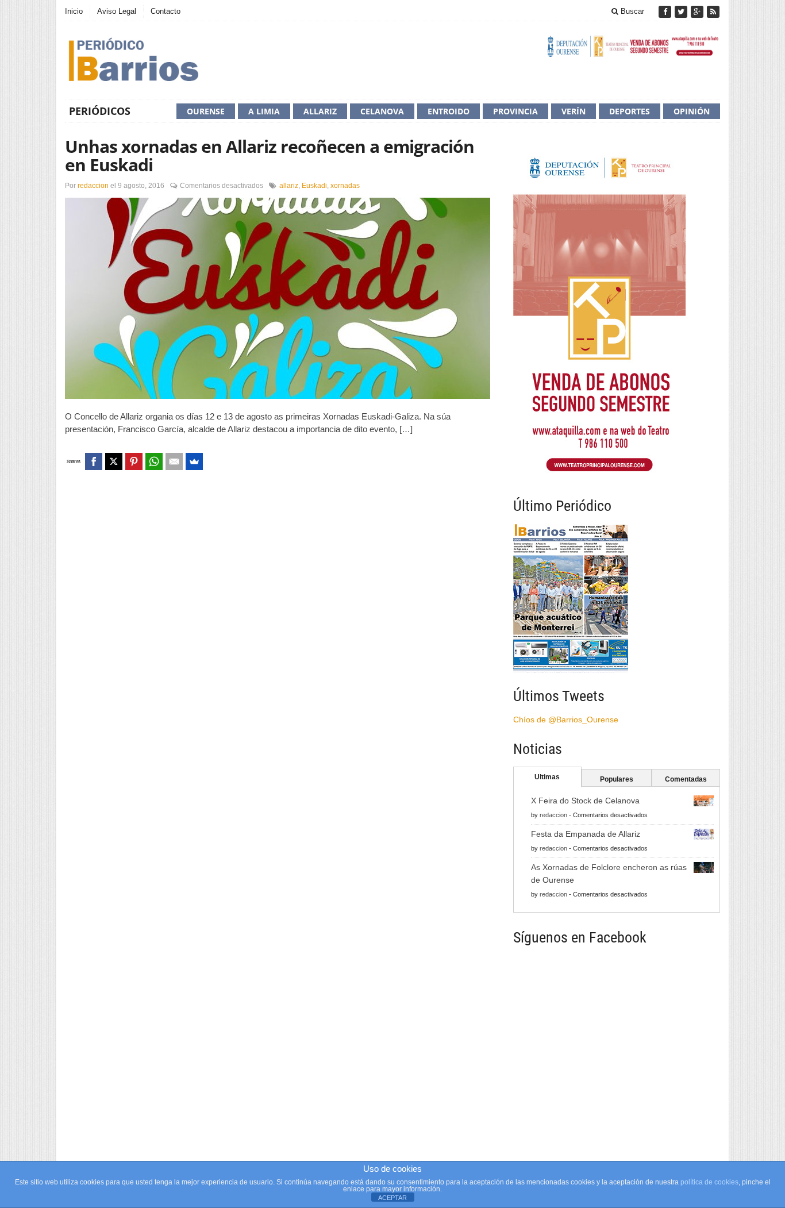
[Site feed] (713, 11)
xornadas (345, 186)
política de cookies (709, 1182)
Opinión (692, 111)
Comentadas (686, 779)
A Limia (264, 111)
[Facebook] (666, 11)
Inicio (74, 11)
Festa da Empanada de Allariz (585, 833)
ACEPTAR (392, 1197)
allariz (288, 186)
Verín (573, 111)
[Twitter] (682, 11)
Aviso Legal (116, 11)
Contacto (165, 11)
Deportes (629, 111)
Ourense (206, 111)
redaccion (93, 186)
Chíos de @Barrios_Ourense (565, 719)
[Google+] (698, 11)
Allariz (320, 111)
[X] (113, 461)
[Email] (174, 461)
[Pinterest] (134, 461)
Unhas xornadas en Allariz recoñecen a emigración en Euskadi (269, 155)
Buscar (631, 11)
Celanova (382, 111)
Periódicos (99, 111)
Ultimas (547, 777)
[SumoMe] (194, 461)
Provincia (515, 111)
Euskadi (314, 186)
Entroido (449, 111)
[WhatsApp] (154, 461)
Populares (616, 779)
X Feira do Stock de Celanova (585, 800)
